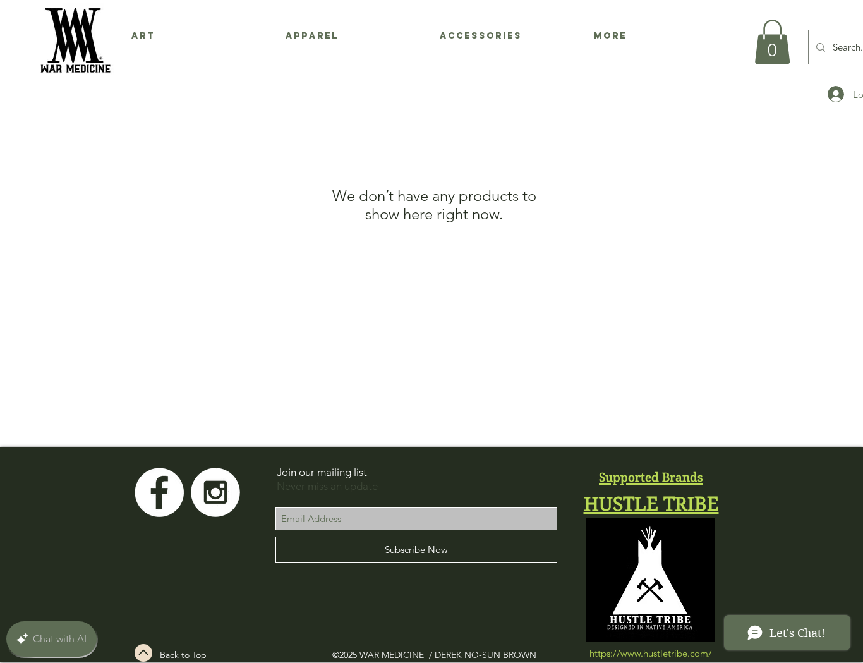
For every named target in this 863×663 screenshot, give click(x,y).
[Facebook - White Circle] (159, 492)
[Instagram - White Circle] (215, 492)
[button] (772, 42)
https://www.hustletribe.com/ (650, 653)
